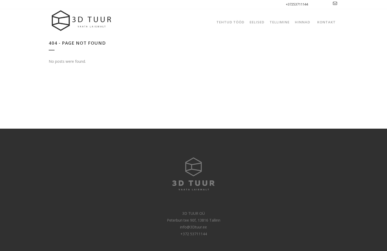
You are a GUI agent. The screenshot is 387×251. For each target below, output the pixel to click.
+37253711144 (297, 4)
